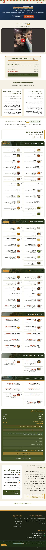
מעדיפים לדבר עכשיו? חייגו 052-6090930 (23, 455)
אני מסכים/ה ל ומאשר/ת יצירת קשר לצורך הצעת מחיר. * (28, 450)
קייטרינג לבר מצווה (18, 521)
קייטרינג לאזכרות (19, 523)
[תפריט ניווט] (2, 2)
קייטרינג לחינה (19, 525)
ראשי (32, 6)
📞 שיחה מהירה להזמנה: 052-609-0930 (12, 492)
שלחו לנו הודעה (37, 535)
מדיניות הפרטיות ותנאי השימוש (32, 450)
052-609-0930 (35, 533)
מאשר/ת (3, 545)
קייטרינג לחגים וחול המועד (17, 526)
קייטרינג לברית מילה (26, 6)
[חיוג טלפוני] (4, 2)
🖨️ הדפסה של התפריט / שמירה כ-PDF (23, 458)
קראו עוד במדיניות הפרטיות (18, 543)
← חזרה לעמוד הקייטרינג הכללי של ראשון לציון (23, 503)
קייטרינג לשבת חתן (18, 518)
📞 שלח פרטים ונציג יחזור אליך (23, 453)
